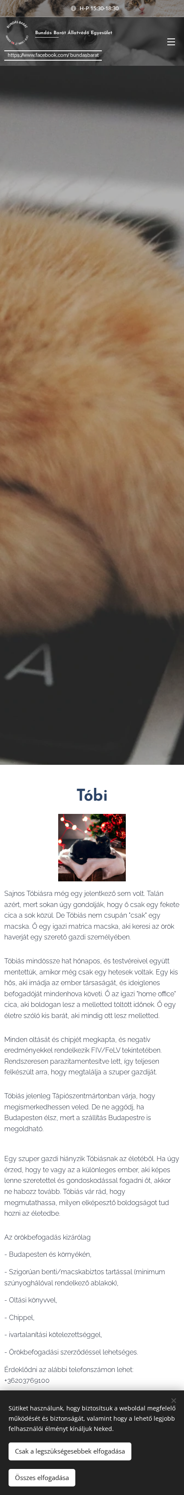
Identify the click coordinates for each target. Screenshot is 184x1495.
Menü (171, 41)
